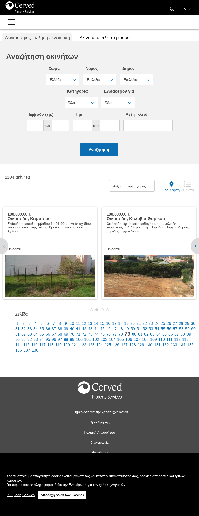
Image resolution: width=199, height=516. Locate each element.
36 (48, 329)
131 (157, 345)
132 (165, 345)
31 (17, 329)
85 (164, 334)
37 (54, 329)
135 (190, 345)
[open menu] (11, 22)
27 (175, 324)
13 (90, 324)
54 (157, 329)
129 (141, 345)
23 (151, 324)
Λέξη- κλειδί (137, 114)
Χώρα (54, 68)
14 (96, 324)
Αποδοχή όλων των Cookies (62, 495)
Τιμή (79, 114)
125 (108, 345)
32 (23, 329)
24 (157, 324)
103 (104, 340)
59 (187, 329)
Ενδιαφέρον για (119, 91)
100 (79, 340)
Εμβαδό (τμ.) (41, 114)
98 (66, 340)
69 (66, 334)
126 (116, 345)
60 (193, 329)
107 (137, 340)
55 (163, 329)
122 (83, 345)
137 (27, 350)
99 (72, 340)
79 (127, 333)
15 (102, 324)
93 (35, 340)
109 (153, 340)
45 (102, 329)
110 (161, 340)
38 (60, 329)
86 (170, 334)
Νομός (91, 68)
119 (58, 345)
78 (120, 334)
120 (66, 345)
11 (78, 324)
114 (18, 345)
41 (78, 329)
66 (48, 334)
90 (17, 340)
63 (29, 334)
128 (132, 345)
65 (42, 334)
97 (60, 340)
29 (187, 324)
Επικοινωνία (99, 442)
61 (17, 334)
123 (91, 345)
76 (108, 334)
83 (152, 334)
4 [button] (107, 309)
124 (99, 345)
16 (108, 324)
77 (114, 334)
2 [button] (96, 309)
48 (120, 329)
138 (35, 350)
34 (35, 329)
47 (114, 329)
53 (151, 329)
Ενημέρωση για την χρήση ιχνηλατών (99, 412)
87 (176, 334)
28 (181, 324)
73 (90, 334)
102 (95, 340)
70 (72, 334)
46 (108, 329)
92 (29, 340)
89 (189, 334)
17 (114, 324)
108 (145, 340)
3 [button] (102, 309)
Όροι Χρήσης (100, 422)
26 (169, 324)
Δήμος (128, 68)
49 (126, 329)
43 (90, 329)
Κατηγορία (77, 91)
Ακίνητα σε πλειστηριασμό (105, 37)
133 (174, 345)
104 (112, 340)
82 (146, 334)
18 (120, 324)
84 (158, 334)
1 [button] (91, 309)
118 (50, 345)
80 (134, 334)
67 (54, 334)
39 (66, 329)
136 (18, 350)
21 (138, 324)
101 (87, 340)
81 (140, 334)
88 (183, 334)
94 (42, 340)
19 (126, 324)
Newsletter (99, 453)
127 (124, 345)
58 (181, 329)
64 (35, 334)
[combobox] (62, 79)
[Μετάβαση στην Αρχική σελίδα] (19, 7)
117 (42, 345)
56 (169, 329)
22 (144, 324)
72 (84, 334)
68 (60, 334)
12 (84, 324)
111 (169, 340)
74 (96, 334)
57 (175, 329)
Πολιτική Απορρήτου (99, 432)
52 (145, 329)
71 (78, 334)
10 (72, 324)
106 (128, 340)
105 (120, 340)
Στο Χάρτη (171, 190)
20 (132, 324)
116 (34, 345)
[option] (50, 253)
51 (139, 329)
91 (23, 340)
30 (193, 324)
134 (182, 345)
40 (72, 329)
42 (84, 329)
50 (133, 329)
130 (149, 345)
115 (26, 345)
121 (75, 345)
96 (54, 340)
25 (163, 324)
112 (177, 340)
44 (96, 329)
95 (48, 340)
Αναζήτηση (99, 150)
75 (102, 334)
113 (185, 340)
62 (23, 334)
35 (42, 329)
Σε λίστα (187, 190)
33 (29, 329)
